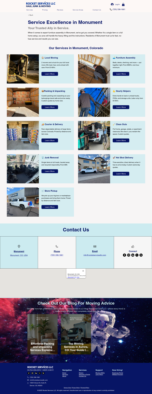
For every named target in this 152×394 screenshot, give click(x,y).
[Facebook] (124, 255)
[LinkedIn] (132, 255)
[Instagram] (128, 255)
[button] (123, 4)
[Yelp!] (141, 255)
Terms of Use (67, 387)
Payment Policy (85, 387)
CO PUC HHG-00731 (34, 370)
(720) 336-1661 (35, 377)
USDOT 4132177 (48, 370)
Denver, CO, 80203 (36, 385)
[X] (136, 255)
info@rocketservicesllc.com (39, 380)
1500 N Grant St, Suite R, (38, 383)
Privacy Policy (76, 387)
